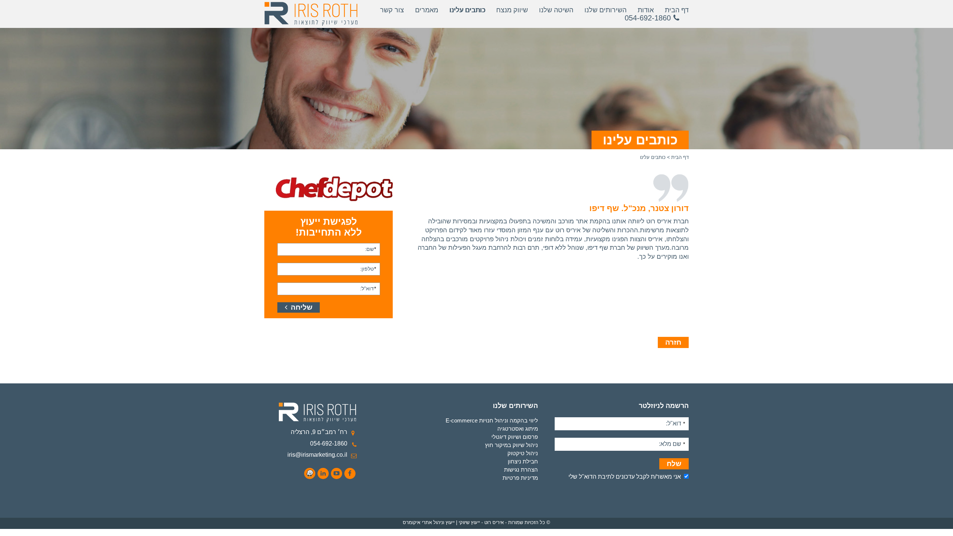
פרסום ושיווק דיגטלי (514, 437)
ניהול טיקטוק (522, 453)
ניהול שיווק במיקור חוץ (511, 445)
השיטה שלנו (556, 10)
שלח (674, 464)
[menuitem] (455, 420)
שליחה (300, 307)
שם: (370, 249)
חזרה (673, 342)
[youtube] (336, 473)
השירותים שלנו (605, 10)
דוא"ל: (368, 288)
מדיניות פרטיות (520, 478)
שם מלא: (672, 444)
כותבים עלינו (467, 10)
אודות (646, 10)
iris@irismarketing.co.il (317, 455)
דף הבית (677, 10)
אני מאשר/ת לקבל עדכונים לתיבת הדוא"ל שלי (624, 476)
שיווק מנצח (512, 10)
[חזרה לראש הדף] (940, 527)
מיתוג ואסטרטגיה (517, 428)
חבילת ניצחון (523, 461)
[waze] (309, 473)
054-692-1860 (328, 443)
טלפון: (368, 268)
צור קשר (392, 10)
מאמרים (426, 10)
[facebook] (350, 473)
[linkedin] (323, 473)
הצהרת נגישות (521, 469)
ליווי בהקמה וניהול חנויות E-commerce (492, 420)
